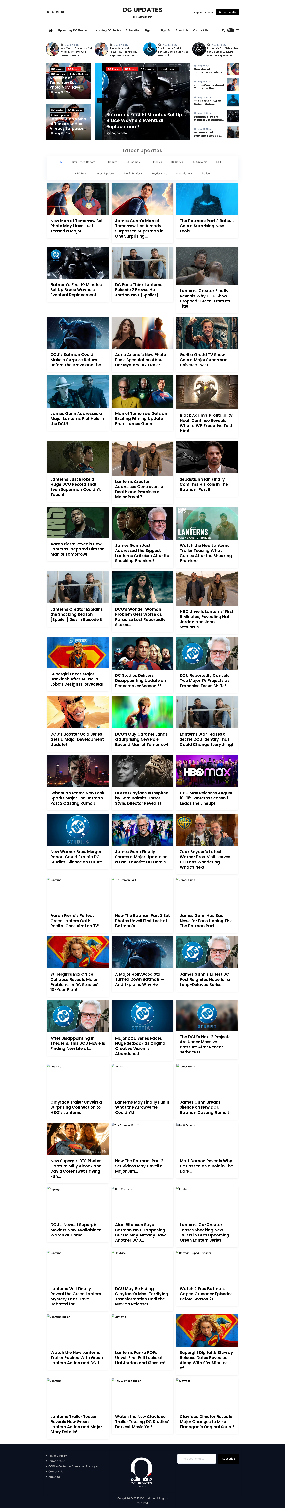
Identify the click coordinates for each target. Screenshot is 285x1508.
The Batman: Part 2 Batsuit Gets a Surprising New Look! (173, 52)
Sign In (165, 30)
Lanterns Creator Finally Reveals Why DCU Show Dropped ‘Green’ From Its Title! (205, 298)
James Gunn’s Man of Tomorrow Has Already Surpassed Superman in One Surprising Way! (68, 128)
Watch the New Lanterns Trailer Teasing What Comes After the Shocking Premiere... (206, 553)
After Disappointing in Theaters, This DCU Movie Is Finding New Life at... (77, 1043)
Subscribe (133, 30)
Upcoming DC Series (107, 30)
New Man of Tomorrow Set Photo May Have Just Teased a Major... (76, 226)
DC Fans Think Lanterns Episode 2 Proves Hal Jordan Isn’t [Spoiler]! (138, 123)
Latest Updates (79, 74)
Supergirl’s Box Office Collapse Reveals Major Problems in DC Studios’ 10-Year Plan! (74, 982)
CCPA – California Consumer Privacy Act (74, 1466)
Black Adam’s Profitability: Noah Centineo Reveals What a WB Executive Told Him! (207, 423)
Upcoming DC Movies (73, 30)
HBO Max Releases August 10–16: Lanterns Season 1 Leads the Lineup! (206, 798)
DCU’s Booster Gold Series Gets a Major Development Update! (77, 739)
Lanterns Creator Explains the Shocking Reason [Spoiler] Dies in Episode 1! (76, 614)
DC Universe (58, 74)
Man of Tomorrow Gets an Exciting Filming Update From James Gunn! (141, 418)
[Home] (50, 30)
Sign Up (150, 30)
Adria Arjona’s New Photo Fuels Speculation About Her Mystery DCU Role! (140, 360)
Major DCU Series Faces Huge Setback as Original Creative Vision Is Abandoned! (141, 1046)
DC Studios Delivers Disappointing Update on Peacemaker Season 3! (140, 680)
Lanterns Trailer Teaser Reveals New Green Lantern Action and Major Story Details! (76, 1424)
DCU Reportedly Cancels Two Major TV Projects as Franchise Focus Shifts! (205, 680)
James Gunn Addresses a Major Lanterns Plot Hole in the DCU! (77, 418)
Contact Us (200, 30)
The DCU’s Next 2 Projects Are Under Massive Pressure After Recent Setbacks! (205, 1044)
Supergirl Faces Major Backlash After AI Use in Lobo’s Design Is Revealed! (76, 679)
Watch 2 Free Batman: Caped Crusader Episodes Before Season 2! (206, 1294)
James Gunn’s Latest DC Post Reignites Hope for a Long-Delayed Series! (205, 979)
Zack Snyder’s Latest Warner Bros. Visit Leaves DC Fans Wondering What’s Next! (205, 859)
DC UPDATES (142, 9)
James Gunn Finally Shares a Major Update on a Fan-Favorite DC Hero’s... (142, 857)
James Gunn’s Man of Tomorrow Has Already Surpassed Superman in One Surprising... (139, 228)
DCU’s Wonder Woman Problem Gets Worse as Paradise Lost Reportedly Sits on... (140, 617)
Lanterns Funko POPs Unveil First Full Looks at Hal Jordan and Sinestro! (140, 1357)
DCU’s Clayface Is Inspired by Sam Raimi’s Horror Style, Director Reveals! (142, 798)
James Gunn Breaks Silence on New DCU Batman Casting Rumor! (204, 1107)
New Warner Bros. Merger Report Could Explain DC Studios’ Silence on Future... (77, 857)
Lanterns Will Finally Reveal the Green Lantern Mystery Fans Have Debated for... (75, 1296)
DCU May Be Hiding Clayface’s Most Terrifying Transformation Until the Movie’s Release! (141, 1296)
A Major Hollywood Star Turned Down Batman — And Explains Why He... (139, 979)
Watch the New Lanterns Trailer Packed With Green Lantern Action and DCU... (76, 1357)
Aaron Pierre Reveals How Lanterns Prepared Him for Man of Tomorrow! (77, 549)
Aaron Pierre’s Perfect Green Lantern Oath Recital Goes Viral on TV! (74, 920)
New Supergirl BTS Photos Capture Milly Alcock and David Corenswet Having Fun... (76, 1168)
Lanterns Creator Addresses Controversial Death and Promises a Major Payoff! (140, 489)
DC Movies (57, 69)
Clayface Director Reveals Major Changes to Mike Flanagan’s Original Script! (207, 1422)
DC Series (73, 69)
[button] (237, 30)
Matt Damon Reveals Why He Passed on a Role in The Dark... (206, 1166)
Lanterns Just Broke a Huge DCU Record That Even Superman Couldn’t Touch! (75, 487)
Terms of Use (56, 1461)
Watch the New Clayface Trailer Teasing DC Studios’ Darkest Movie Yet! (142, 1422)
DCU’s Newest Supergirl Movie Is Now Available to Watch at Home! (75, 1230)
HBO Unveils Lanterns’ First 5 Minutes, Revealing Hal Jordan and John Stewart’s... (206, 619)
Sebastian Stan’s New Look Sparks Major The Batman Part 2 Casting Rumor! (77, 798)
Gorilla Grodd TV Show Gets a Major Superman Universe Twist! (204, 360)
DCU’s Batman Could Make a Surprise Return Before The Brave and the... (77, 359)
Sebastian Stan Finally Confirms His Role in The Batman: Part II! (204, 484)
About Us (182, 30)
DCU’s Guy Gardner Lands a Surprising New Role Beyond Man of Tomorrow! (141, 739)
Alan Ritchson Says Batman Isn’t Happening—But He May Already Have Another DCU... (142, 1232)
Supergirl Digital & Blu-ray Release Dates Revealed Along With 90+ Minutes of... (206, 1360)
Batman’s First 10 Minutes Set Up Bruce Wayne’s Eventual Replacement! (222, 52)
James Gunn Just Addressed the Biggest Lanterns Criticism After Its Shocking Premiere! (142, 553)
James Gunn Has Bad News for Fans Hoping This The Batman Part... (206, 920)
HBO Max (140, 69)
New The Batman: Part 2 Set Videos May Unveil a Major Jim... (139, 1166)
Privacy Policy (57, 1455)
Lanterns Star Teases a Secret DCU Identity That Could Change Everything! (206, 739)
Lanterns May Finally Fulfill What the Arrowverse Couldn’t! (142, 1107)
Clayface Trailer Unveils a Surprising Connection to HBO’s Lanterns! (76, 1107)
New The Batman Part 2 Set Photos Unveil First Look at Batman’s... (142, 920)
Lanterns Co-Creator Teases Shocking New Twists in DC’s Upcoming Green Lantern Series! (204, 1232)
